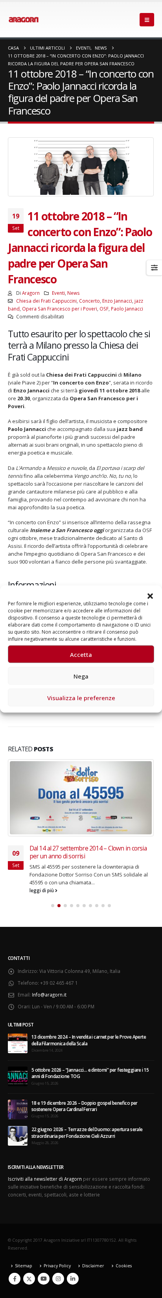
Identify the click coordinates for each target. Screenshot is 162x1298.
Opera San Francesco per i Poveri (59, 308)
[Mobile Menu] (147, 19)
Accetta (81, 654)
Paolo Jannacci (127, 308)
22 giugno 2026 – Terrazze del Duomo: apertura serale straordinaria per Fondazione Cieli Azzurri (87, 1132)
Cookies (124, 1265)
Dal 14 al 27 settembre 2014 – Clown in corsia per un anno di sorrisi (88, 852)
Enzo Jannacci (117, 301)
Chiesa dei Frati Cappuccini (46, 301)
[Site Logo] (23, 20)
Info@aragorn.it (49, 994)
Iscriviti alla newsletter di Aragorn (45, 1179)
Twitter (29, 1279)
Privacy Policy (57, 1265)
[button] (150, 595)
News (73, 293)
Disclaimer (93, 1265)
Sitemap (23, 1265)
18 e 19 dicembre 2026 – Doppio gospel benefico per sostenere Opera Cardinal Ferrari (84, 1106)
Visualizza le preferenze (81, 697)
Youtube (44, 1279)
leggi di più (42, 890)
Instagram (58, 1279)
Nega (81, 676)
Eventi (58, 293)
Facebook (14, 1279)
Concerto (89, 301)
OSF (104, 308)
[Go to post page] (81, 797)
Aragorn (31, 293)
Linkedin (73, 1279)
